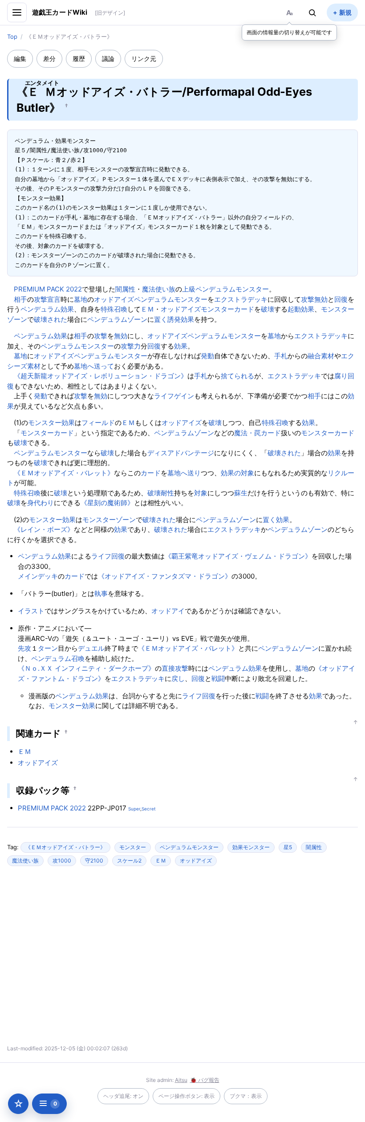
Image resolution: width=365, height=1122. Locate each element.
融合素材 (321, 356)
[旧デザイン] (110, 12)
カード (151, 473)
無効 (321, 299)
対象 (200, 493)
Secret (149, 808)
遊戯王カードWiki (60, 12)
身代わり (40, 502)
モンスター (132, 847)
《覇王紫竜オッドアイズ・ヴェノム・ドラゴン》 (238, 556)
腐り (341, 376)
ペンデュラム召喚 (58, 658)
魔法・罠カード (257, 433)
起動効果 (301, 309)
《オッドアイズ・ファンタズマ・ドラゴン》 (164, 576)
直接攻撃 (175, 668)
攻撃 (307, 299)
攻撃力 (131, 346)
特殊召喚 (114, 309)
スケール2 (129, 860)
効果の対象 (237, 473)
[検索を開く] (312, 12)
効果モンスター (251, 847)
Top (12, 36)
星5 (288, 847)
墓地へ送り (184, 473)
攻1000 (62, 860)
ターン (48, 648)
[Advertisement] (104, 959)
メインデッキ (38, 576)
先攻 (24, 648)
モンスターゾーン (109, 519)
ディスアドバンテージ (180, 453)
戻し (178, 678)
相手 (20, 299)
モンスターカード (227, 309)
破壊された (50, 319)
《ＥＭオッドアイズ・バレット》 (64, 473)
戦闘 (218, 678)
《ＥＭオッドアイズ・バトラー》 (65, 847)
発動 (207, 356)
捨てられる (237, 376)
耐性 (167, 493)
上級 (188, 289)
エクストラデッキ (241, 299)
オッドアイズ (114, 299)
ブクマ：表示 (246, 1096)
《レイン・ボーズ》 (44, 529)
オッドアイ (168, 611)
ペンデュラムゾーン (117, 319)
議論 (108, 58)
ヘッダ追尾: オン (123, 1096)
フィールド (98, 422)
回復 (341, 299)
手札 (281, 356)
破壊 (267, 309)
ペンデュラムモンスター (232, 289)
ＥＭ (147, 309)
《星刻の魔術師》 (107, 502)
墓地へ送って (94, 366)
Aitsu (181, 1080)
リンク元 (143, 58)
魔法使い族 (158, 289)
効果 (180, 346)
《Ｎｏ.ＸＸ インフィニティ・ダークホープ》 (86, 668)
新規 (345, 12)
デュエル (91, 648)
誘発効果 (180, 319)
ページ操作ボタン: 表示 (186, 1096)
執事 (101, 593)
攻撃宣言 (47, 299)
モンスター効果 (51, 422)
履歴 (79, 58)
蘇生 (240, 493)
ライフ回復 (108, 556)
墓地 (80, 299)
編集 (20, 58)
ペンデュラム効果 (47, 309)
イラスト (31, 611)
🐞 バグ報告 (204, 1080)
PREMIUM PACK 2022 (48, 289)
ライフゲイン (174, 396)
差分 (49, 58)
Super (134, 808)
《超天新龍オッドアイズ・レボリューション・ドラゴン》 (100, 376)
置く (160, 319)
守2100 (94, 860)
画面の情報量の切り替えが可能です (289, 32)
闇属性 (125, 289)
